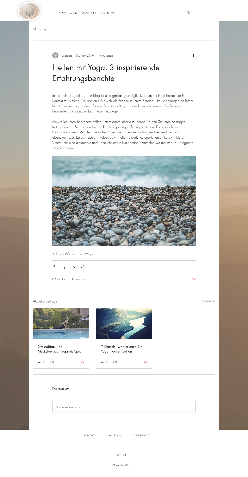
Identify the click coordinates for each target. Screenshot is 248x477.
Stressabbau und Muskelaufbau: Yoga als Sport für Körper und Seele (60, 348)
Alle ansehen (208, 300)
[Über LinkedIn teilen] (73, 267)
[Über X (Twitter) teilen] (63, 267)
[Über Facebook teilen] (54, 267)
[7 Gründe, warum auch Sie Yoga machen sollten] (124, 323)
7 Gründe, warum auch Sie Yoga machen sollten (121, 348)
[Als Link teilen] (82, 267)
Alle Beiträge (40, 29)
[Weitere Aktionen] (193, 55)
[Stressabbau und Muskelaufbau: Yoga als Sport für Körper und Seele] (61, 323)
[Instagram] (188, 13)
